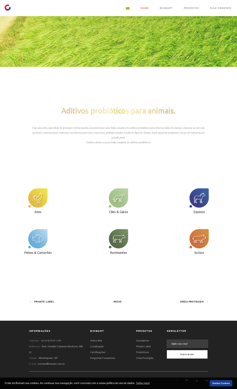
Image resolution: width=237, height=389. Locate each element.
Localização (97, 346)
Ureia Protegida (192, 301)
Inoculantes (142, 340)
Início (118, 301)
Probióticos (142, 352)
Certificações (97, 352)
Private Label (44, 301)
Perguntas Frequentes (102, 358)
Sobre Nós (96, 340)
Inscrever (187, 354)
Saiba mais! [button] (143, 383)
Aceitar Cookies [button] (221, 383)
